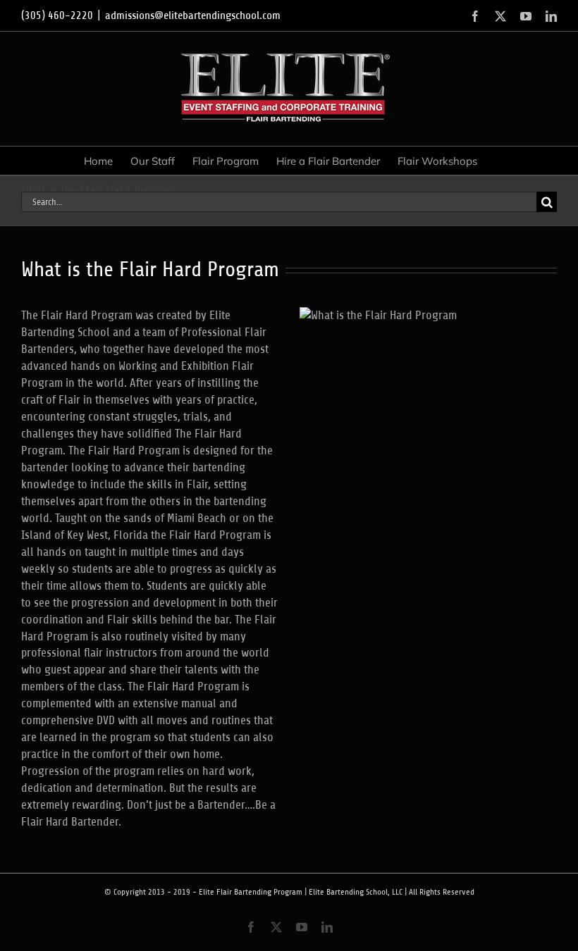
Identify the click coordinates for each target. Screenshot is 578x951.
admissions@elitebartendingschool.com (193, 15)
